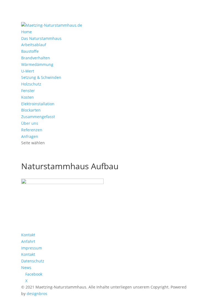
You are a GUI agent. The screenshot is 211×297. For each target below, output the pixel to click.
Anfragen (29, 136)
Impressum (31, 248)
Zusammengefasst (38, 116)
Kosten (27, 97)
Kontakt (28, 234)
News (26, 267)
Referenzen (31, 129)
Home (26, 31)
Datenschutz (32, 260)
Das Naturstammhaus (41, 38)
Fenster (28, 90)
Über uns (29, 123)
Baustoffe (30, 51)
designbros (37, 293)
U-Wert (27, 71)
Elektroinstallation (37, 103)
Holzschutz (31, 84)
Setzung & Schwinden (41, 77)
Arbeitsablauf (33, 44)
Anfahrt (28, 241)
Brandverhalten (35, 57)
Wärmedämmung (37, 64)
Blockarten (31, 110)
